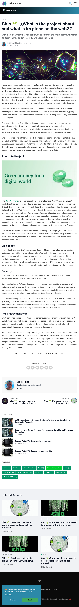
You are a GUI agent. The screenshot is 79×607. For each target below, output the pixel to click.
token (62, 353)
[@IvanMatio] (17, 388)
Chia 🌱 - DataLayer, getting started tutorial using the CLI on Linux (59, 523)
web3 (40, 353)
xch (33, 353)
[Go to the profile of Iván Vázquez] (4, 44)
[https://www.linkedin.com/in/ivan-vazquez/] (21, 388)
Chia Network (11, 201)
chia (4, 19)
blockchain (25, 353)
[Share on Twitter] (33, 368)
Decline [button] (13, 600)
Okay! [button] (30, 600)
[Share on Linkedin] (42, 368)
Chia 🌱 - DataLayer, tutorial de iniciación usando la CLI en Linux (18, 559)
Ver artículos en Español (47, 590)
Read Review (11, 10)
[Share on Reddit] (37, 368)
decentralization (51, 353)
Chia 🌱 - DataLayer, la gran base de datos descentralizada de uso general (58, 561)
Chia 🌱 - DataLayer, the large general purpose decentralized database (17, 525)
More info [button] (8, 595)
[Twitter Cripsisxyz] (40, 581)
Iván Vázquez (14, 45)
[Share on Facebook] (28, 368)
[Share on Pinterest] (46, 368)
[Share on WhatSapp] (51, 368)
